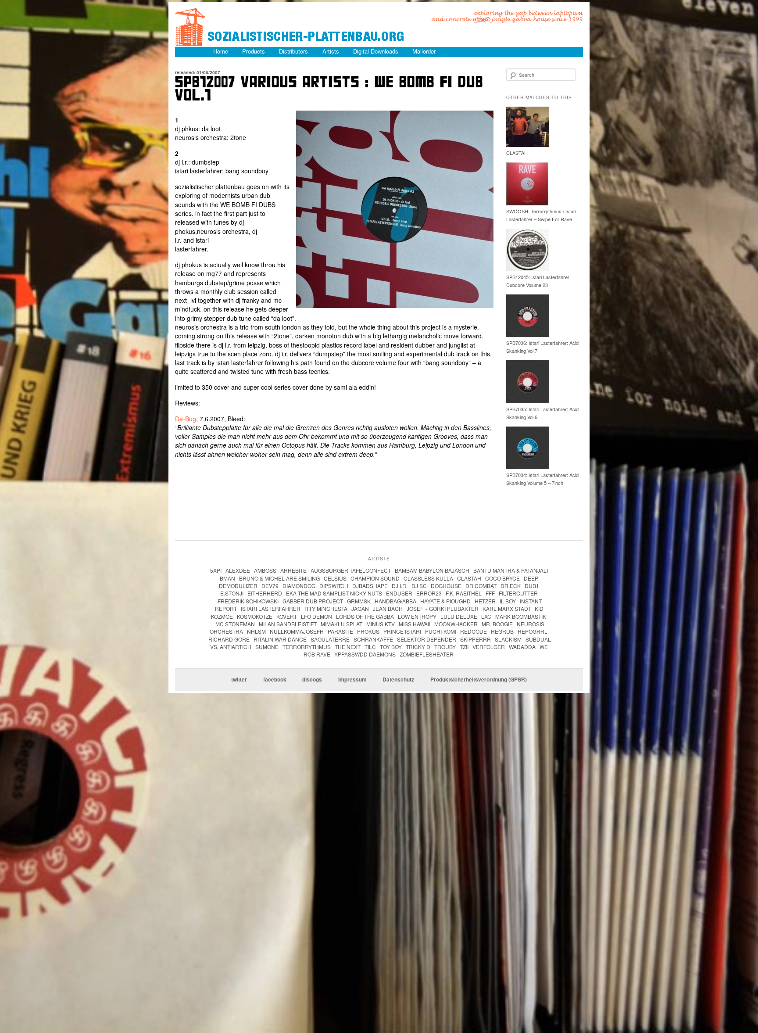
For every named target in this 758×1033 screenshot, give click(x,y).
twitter (239, 680)
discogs (312, 680)
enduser (399, 593)
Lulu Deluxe (458, 616)
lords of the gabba (365, 616)
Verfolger (488, 646)
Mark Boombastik (520, 616)
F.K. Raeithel (464, 593)
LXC (486, 616)
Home (220, 51)
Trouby (445, 646)
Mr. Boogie (497, 624)
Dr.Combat (481, 585)
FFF (490, 593)
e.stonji (231, 593)
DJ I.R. (400, 585)
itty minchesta (325, 608)
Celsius (335, 578)
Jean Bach (388, 608)
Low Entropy (417, 616)
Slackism (508, 639)
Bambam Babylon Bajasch (432, 570)
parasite (340, 631)
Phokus (368, 631)
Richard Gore (229, 639)
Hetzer (485, 601)
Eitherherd (264, 593)
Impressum (352, 680)
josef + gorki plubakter (443, 608)
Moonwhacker (456, 624)
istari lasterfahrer (270, 608)
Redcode (473, 631)
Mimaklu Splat (341, 624)
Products (253, 51)
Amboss (265, 570)
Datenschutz (398, 680)
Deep (531, 578)
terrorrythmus (306, 646)
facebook (274, 680)
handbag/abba (395, 601)
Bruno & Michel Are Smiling (279, 578)
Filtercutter (518, 593)
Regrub (502, 631)
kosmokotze (254, 616)
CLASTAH (517, 152)
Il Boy (508, 601)
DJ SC (419, 585)
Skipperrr (475, 639)
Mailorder (424, 51)
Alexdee (237, 570)
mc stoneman (235, 624)
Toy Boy (391, 646)
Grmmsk (359, 601)
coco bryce (502, 578)
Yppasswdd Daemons (365, 654)
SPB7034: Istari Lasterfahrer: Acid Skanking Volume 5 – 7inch (542, 478)
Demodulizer (238, 585)
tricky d (418, 646)
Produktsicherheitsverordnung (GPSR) (478, 680)
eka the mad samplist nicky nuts (334, 593)
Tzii (464, 646)
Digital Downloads (375, 51)
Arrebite (293, 570)
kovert (286, 616)
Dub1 (532, 585)
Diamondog (298, 585)
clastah (469, 578)
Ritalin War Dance (280, 639)
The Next (348, 646)
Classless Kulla (428, 578)
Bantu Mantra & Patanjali (510, 570)
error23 (429, 593)
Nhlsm (256, 631)
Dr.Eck (511, 585)
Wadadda (522, 646)
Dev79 (270, 585)
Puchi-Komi (440, 631)
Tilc (370, 646)
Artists (330, 51)
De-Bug (185, 418)
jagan (360, 608)
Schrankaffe (373, 639)
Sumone (267, 646)
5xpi (216, 570)
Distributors (293, 51)
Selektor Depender (426, 639)
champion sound (375, 578)
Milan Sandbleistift (288, 624)
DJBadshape (370, 585)
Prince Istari (402, 631)
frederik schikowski (248, 601)
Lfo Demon (316, 616)
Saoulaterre (330, 639)
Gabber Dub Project (312, 601)
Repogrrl (532, 631)
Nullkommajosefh (297, 631)
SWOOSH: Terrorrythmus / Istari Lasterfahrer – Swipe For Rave (541, 215)
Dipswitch (333, 585)
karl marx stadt (507, 608)
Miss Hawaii (414, 624)
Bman (227, 578)
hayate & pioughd (445, 601)
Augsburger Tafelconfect (351, 570)
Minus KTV (380, 624)
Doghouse (446, 585)
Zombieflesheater (427, 654)
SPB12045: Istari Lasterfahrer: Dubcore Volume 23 (538, 280)
